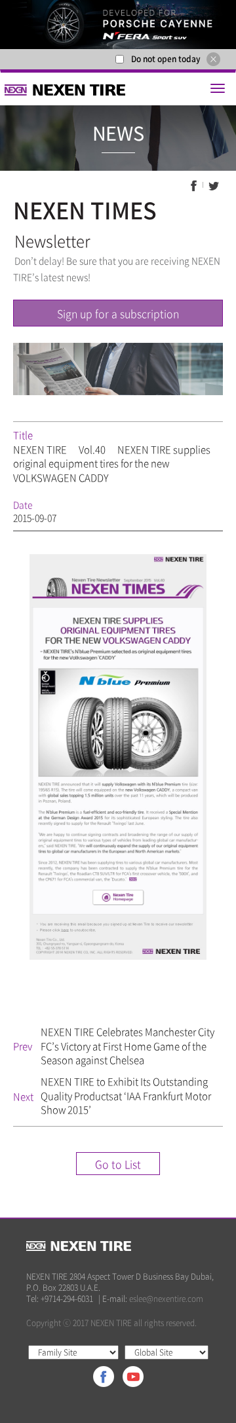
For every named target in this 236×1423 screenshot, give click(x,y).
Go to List (118, 1164)
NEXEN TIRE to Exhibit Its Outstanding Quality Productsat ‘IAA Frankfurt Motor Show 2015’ (126, 1095)
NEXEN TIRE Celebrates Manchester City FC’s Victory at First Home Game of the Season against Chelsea (127, 1046)
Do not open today (166, 59)
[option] (118, 24)
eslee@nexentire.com (166, 1299)
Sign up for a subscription (118, 313)
